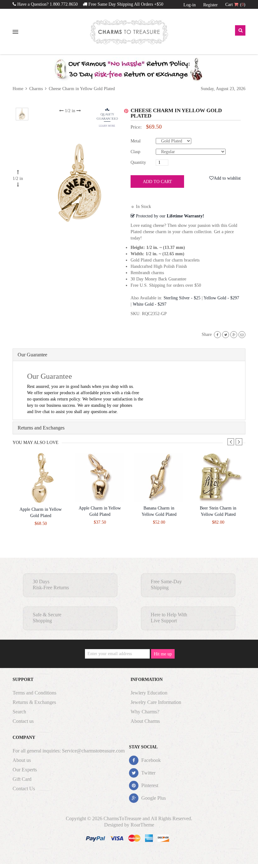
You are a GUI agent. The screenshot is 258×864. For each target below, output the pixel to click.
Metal (136, 141)
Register (210, 5)
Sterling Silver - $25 (182, 298)
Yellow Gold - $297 (221, 298)
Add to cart (157, 181)
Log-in (189, 5)
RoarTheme (142, 824)
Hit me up (163, 654)
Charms (36, 88)
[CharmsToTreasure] (129, 32)
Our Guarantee (32, 354)
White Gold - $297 (149, 304)
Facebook (150, 760)
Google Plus (153, 798)
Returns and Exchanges (41, 427)
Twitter (147, 772)
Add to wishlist (227, 178)
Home (19, 88)
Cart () (235, 4)
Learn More (107, 125)
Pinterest (149, 785)
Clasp (135, 151)
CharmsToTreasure (122, 818)
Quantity (138, 162)
